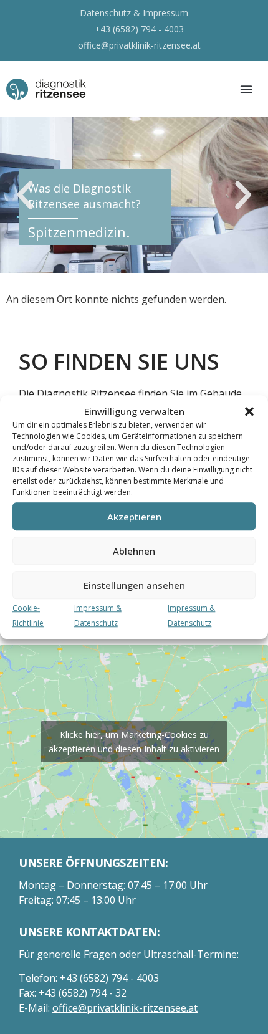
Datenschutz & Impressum (134, 13)
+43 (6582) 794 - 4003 (139, 29)
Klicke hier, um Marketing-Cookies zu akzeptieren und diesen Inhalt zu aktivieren (134, 742)
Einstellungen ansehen (134, 585)
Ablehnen (134, 551)
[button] (249, 411)
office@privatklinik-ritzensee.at (139, 45)
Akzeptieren (134, 516)
